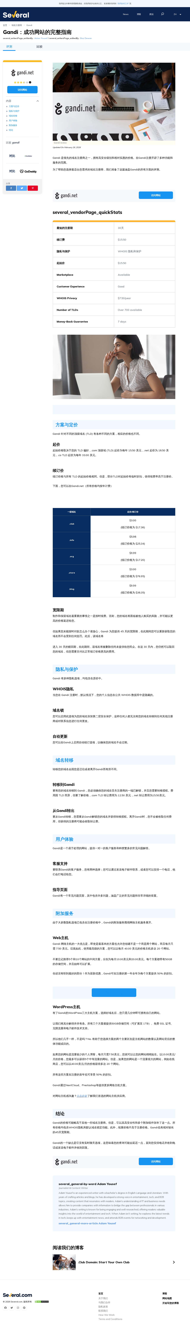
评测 (9, 46)
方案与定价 (14, 106)
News (126, 14)
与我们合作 (104, 1302)
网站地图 (167, 1298)
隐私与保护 (14, 111)
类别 (151, 14)
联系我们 (103, 1310)
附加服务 (13, 125)
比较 (39, 46)
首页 (5, 25)
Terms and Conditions (110, 1319)
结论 (11, 130)
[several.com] (16, 14)
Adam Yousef (41, 38)
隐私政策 (103, 1306)
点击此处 (82, 1096)
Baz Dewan (86, 38)
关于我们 (103, 1298)
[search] (162, 14)
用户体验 (13, 120)
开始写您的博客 (170, 1303)
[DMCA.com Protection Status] (41, 1301)
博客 (139, 14)
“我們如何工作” (123, 3)
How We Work (106, 1314)
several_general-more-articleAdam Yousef (87, 1223)
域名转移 (13, 115)
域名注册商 (17, 25)
